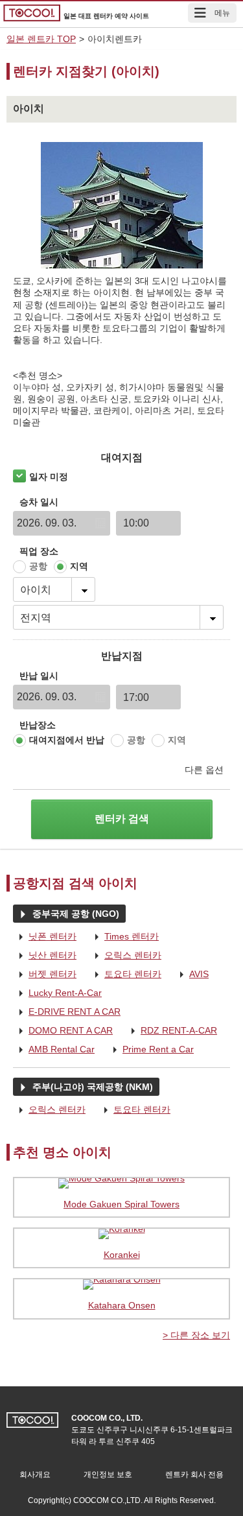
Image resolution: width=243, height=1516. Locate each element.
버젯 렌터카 (44, 974)
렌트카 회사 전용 (194, 1474)
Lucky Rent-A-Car (57, 993)
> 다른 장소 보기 (196, 1335)
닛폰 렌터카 (44, 937)
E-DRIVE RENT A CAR (67, 1012)
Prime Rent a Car (150, 1050)
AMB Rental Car (54, 1050)
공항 (38, 566)
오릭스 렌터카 (125, 956)
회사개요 (35, 1474)
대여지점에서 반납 (66, 740)
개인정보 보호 (108, 1474)
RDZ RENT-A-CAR (171, 1031)
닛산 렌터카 (44, 956)
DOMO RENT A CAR (63, 1031)
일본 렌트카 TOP (41, 39)
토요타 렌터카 (125, 974)
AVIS (191, 974)
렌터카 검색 (122, 818)
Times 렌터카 (124, 937)
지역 (79, 566)
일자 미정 (48, 476)
